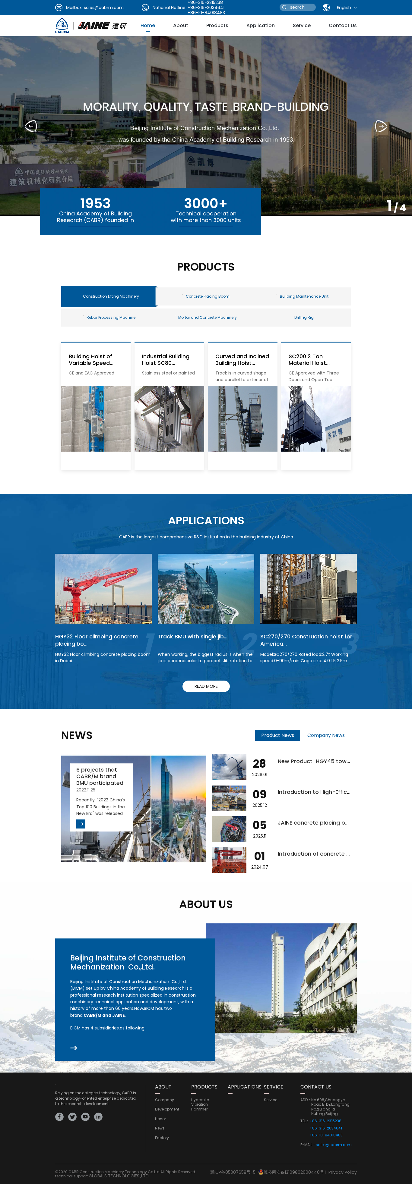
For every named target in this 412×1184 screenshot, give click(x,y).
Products (217, 25)
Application (260, 25)
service (302, 25)
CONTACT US (315, 1086)
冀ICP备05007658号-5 (232, 1172)
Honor (160, 1119)
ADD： (305, 1100)
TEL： (304, 1121)
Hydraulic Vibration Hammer (200, 1105)
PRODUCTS (204, 1086)
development (167, 1109)
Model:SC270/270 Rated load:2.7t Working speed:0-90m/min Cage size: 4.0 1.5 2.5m (304, 657)
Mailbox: (74, 8)
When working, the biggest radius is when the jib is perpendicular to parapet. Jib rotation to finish (205, 660)
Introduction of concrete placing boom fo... (336, 853)
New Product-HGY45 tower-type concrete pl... (341, 761)
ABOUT (163, 1086)
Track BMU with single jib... (192, 636)
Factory (162, 1137)
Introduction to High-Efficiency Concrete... (335, 792)
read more (206, 686)
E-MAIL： (308, 1144)
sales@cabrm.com (104, 8)
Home (148, 25)
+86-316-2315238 (325, 1121)
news (160, 1128)
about (180, 25)
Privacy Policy (342, 1172)
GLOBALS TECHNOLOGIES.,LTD (119, 1176)
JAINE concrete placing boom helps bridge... (337, 822)
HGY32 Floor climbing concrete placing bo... (96, 640)
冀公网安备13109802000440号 (294, 1172)
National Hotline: (169, 8)
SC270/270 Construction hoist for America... (306, 640)
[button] (381, 126)
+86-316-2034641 (206, 8)
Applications (244, 1086)
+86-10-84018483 (206, 13)
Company (164, 1100)
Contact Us (343, 25)
